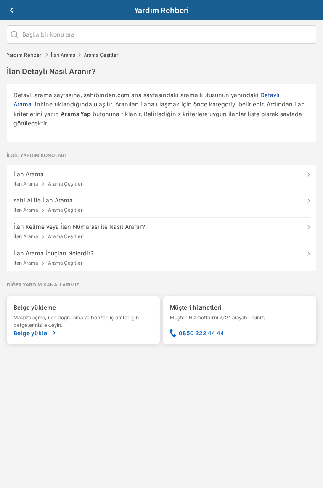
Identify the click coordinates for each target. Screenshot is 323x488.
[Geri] (12, 10)
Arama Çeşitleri (101, 55)
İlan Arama (63, 55)
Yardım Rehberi (161, 10)
